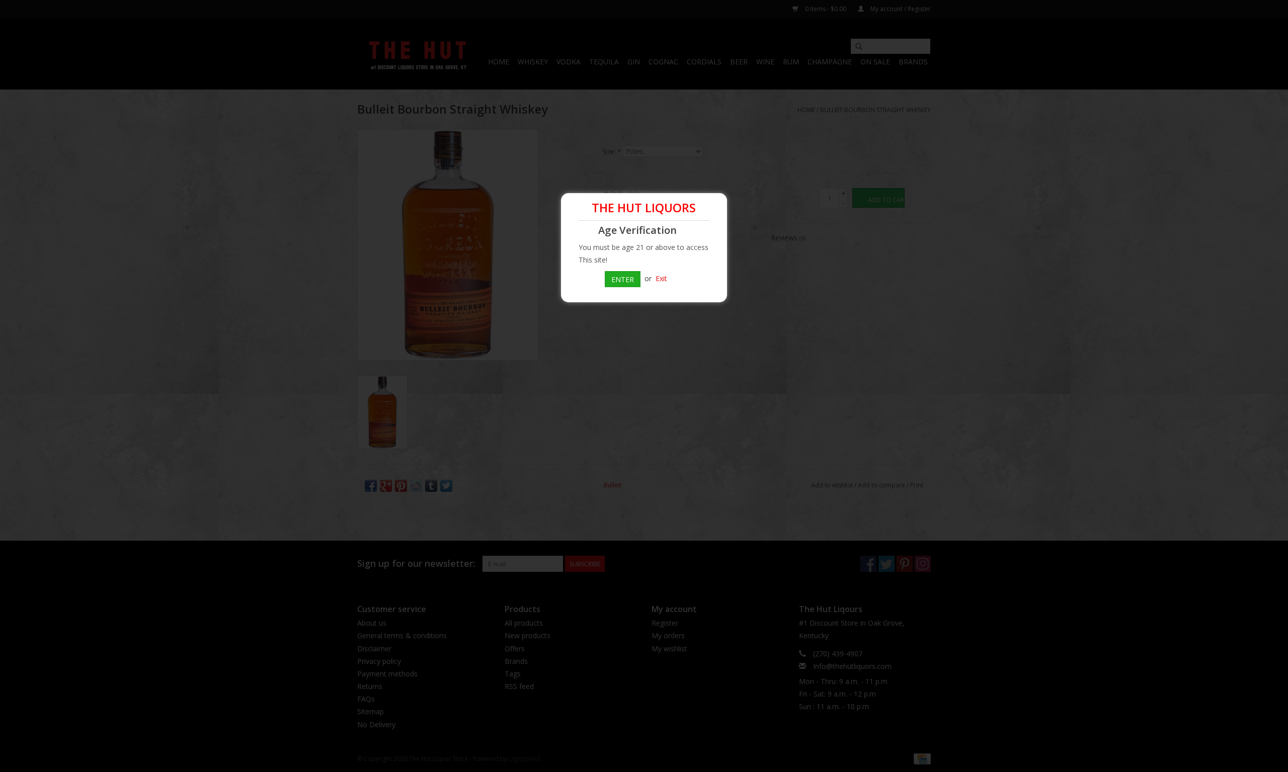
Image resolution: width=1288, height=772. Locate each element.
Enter (622, 279)
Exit (661, 278)
